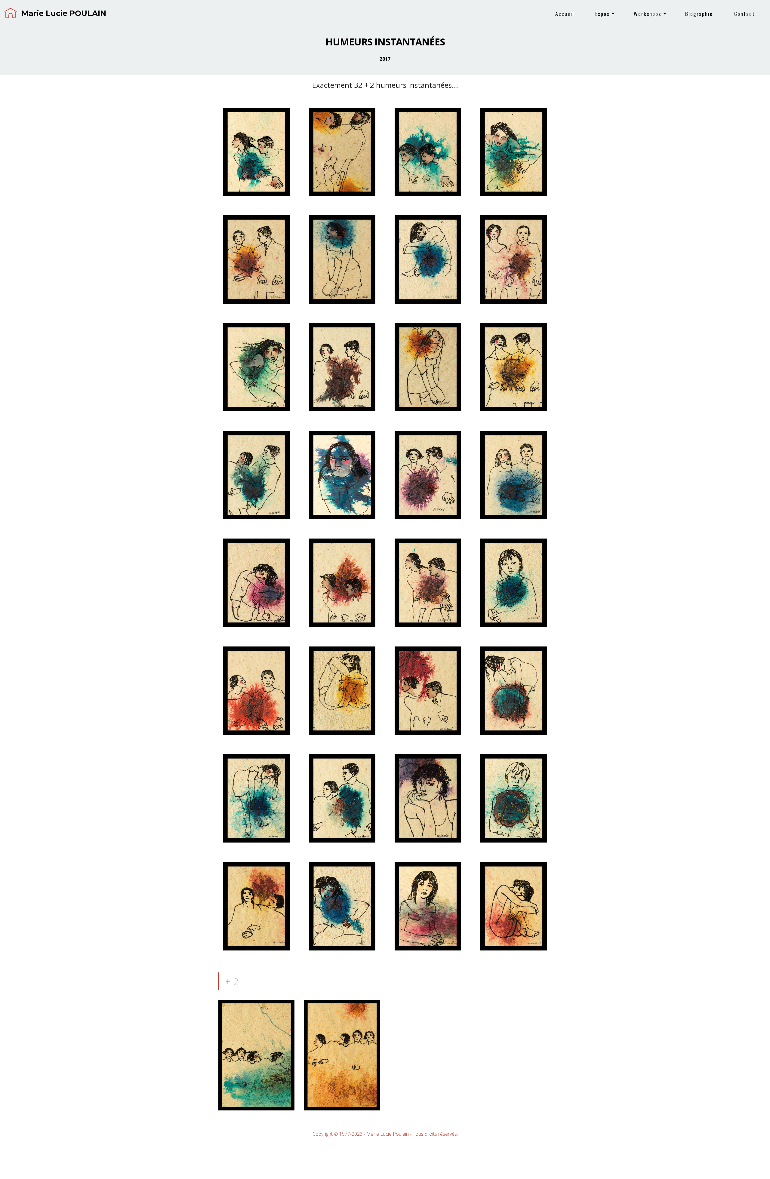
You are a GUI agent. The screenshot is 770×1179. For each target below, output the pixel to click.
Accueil (564, 13)
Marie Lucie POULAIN (63, 13)
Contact (744, 13)
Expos (602, 13)
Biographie (699, 13)
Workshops (647, 13)
